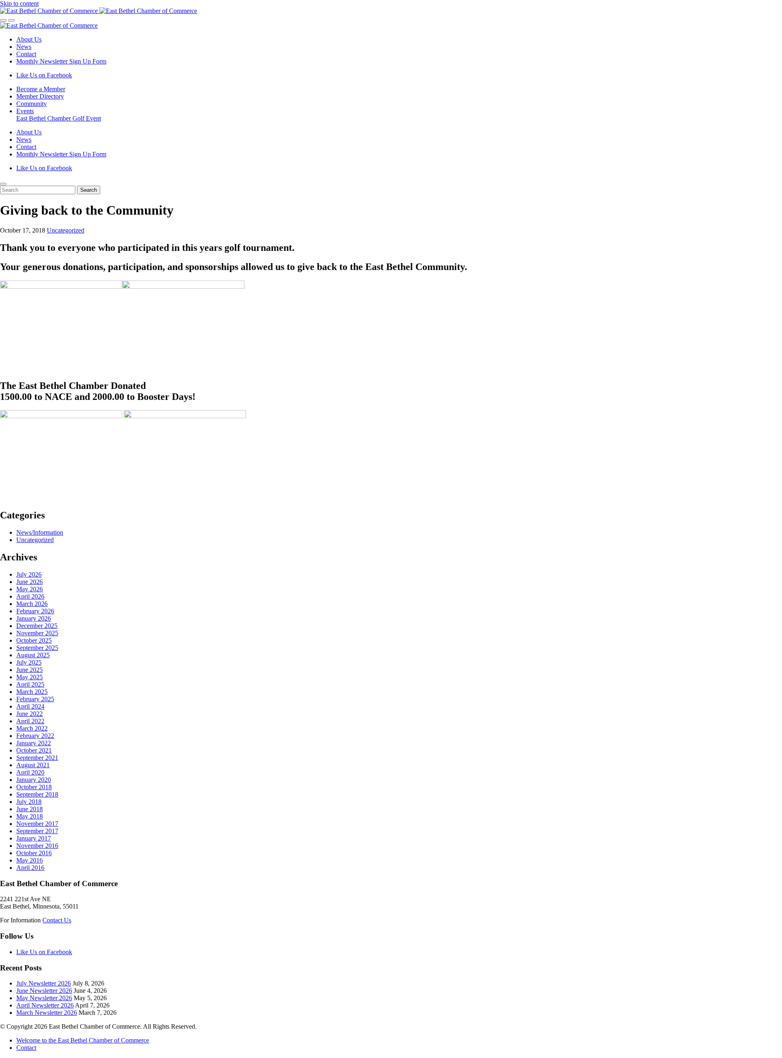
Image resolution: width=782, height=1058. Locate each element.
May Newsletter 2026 (44, 997)
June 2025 (29, 669)
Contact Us (56, 920)
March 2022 (32, 728)
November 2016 (37, 845)
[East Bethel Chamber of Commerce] (98, 10)
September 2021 (37, 757)
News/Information (39, 532)
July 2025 (29, 662)
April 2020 (30, 772)
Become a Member (40, 89)
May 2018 (29, 816)
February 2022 (35, 735)
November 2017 (37, 823)
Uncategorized (65, 230)
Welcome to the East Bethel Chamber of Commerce (82, 1040)
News (23, 46)
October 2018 (34, 787)
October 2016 (34, 852)
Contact (26, 53)
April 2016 (30, 867)
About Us (29, 39)
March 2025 (32, 691)
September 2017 (37, 831)
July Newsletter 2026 (43, 983)
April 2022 (30, 721)
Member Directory (40, 96)
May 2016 (29, 860)
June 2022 (29, 713)
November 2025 (37, 633)
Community (31, 103)
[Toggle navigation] (11, 20)
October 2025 (34, 640)
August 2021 (33, 765)
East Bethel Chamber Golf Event (58, 118)
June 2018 (29, 809)
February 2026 (35, 611)
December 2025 (36, 625)
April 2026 (30, 596)
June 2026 (29, 581)
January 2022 (33, 743)
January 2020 (33, 779)
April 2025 (30, 684)
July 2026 (29, 574)
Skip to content (19, 3)
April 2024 (30, 706)
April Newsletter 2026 (45, 1005)
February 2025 (35, 699)
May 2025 (29, 677)
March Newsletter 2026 (46, 1012)
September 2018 (37, 794)
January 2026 (33, 618)
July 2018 (29, 801)
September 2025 (37, 647)
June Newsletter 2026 (44, 990)
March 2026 (32, 603)
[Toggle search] (3, 20)
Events (25, 111)
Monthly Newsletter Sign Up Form (61, 61)
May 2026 (29, 589)
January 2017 (33, 838)
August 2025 (33, 655)
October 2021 (34, 750)
